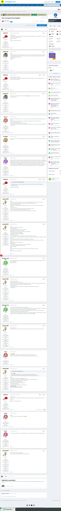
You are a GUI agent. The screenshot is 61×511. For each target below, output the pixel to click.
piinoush (52, 153)
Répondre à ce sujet (42, 25)
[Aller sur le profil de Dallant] (6, 161)
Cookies (41, 507)
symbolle (52, 129)
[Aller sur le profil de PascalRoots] (49, 111)
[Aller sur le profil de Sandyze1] (49, 118)
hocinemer (52, 133)
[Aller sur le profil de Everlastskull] (49, 104)
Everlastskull (52, 107)
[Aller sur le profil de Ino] (49, 149)
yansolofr (53, 179)
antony (5, 351)
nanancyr (52, 158)
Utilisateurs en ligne (19, 7)
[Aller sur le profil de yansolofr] (49, 88)
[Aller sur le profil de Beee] (49, 141)
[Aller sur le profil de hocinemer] (49, 133)
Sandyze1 (52, 120)
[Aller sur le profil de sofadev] (49, 99)
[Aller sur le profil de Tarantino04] (49, 162)
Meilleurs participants (27, 7)
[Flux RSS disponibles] (59, 500)
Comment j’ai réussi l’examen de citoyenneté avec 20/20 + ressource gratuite (56, 99)
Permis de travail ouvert (54, 95)
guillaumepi (5, 51)
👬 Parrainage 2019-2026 (55, 152)
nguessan (52, 114)
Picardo (52, 125)
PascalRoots (52, 111)
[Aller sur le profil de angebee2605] (6, 202)
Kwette (5, 431)
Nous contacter (37, 507)
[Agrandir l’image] (18, 79)
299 (6, 439)
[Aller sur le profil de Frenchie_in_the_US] (6, 263)
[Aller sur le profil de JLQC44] (49, 137)
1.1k (6, 144)
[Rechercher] (59, 5)
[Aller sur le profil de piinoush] (49, 153)
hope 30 (5, 116)
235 (6, 166)
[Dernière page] (8, 29)
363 (6, 207)
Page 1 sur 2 (12, 29)
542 (6, 41)
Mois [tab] (53, 67)
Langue (19, 507)
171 (6, 267)
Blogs (1, 7)
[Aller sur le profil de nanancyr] (49, 157)
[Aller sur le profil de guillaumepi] (6, 55)
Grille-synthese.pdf (13, 385)
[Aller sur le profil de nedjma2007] (49, 145)
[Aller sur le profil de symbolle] (49, 128)
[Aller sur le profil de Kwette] (6, 434)
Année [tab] (57, 67)
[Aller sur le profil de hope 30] (6, 120)
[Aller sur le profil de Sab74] (49, 92)
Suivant (5, 29)
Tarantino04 (52, 164)
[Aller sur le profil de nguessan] (49, 114)
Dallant (5, 157)
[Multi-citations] (11, 48)
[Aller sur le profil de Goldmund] (3, 21)
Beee (51, 142)
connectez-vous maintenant (32, 481)
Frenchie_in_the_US (5, 259)
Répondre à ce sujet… (10, 486)
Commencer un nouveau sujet (30, 25)
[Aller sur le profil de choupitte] (49, 83)
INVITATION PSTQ (53, 113)
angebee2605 (5, 199)
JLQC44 (52, 138)
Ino (51, 150)
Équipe (14, 7)
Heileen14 (52, 33)
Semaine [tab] (50, 67)
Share (37, 21)
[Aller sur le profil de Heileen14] (50, 34)
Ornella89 (5, 136)
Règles (10, 7)
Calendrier (5, 7)
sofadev (52, 101)
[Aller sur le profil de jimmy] (51, 70)
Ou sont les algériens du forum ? (56, 132)
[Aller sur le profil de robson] (49, 95)
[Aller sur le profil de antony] (6, 355)
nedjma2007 (52, 145)
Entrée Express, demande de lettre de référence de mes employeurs (55, 118)
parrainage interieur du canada (55, 144)
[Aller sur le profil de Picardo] (49, 124)
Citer (13, 70)
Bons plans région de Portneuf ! (55, 110)
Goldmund (7, 20)
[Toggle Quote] (11, 371)
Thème (23, 507)
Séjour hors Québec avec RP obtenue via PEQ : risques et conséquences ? (55, 162)
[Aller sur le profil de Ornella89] (6, 140)
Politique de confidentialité (30, 507)
